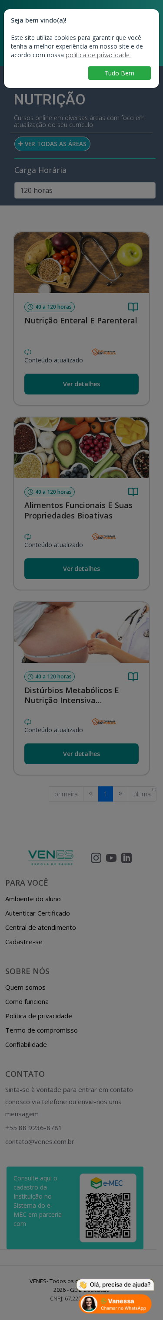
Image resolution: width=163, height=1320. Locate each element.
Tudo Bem (119, 73)
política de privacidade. (98, 55)
